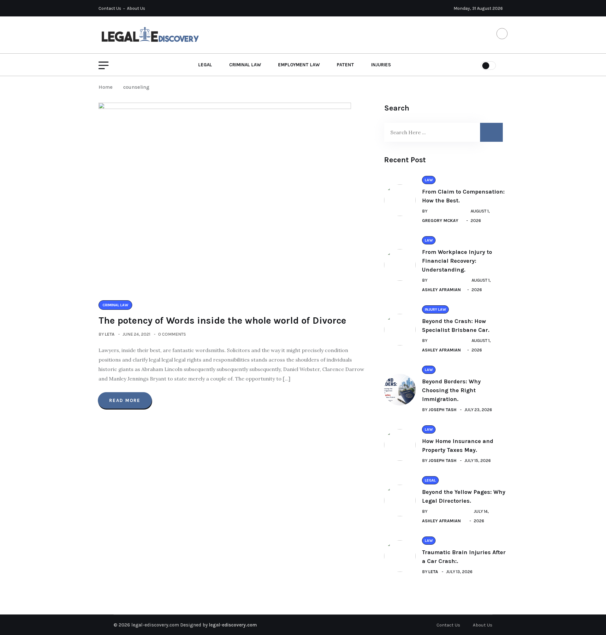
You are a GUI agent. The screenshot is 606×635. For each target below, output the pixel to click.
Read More (124, 400)
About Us (136, 8)
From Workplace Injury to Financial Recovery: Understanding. (457, 261)
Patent (345, 65)
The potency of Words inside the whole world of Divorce (222, 320)
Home (106, 87)
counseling (136, 87)
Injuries (381, 65)
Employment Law (299, 65)
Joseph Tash (442, 409)
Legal (205, 65)
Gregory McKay (440, 220)
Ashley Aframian (441, 289)
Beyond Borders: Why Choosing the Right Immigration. (451, 390)
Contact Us (109, 8)
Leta (110, 334)
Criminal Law (245, 65)
